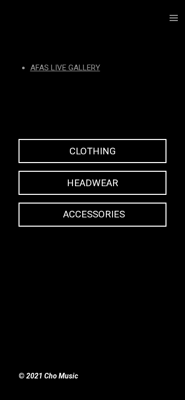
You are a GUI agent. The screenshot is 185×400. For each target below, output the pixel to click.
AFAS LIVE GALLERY (65, 67)
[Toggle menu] (173, 18)
